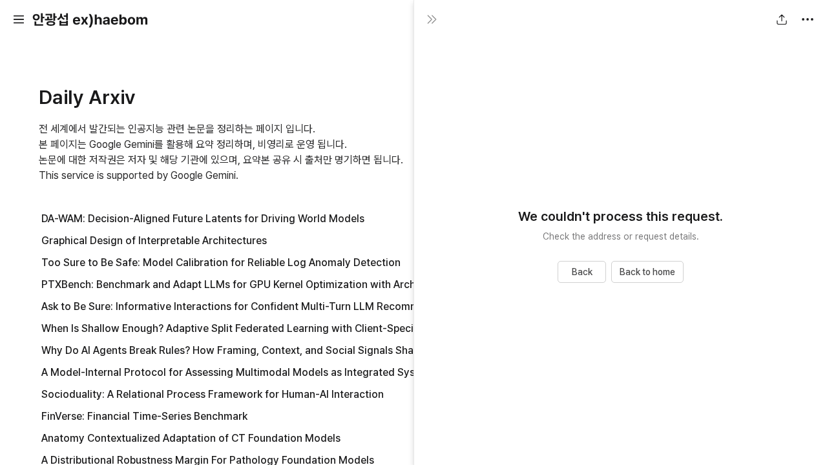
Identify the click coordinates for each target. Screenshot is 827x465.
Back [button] (582, 272)
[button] (18, 19)
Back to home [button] (647, 272)
